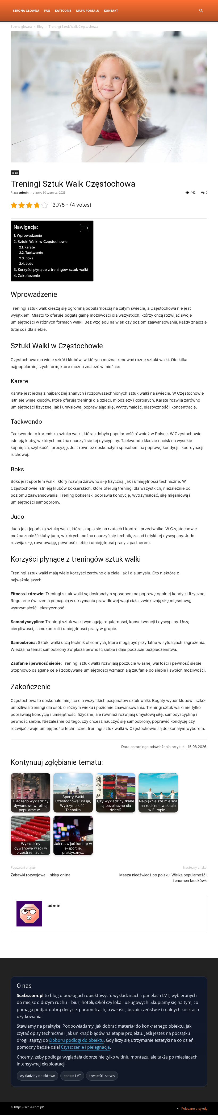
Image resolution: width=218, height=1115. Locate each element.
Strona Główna (26, 11)
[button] (201, 10)
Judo (29, 264)
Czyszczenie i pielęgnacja (85, 1047)
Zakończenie (29, 275)
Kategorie (63, 11)
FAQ (47, 11)
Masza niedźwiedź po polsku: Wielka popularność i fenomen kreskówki (163, 878)
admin (23, 192)
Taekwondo (34, 253)
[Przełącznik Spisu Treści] (82, 227)
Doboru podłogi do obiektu (76, 1040)
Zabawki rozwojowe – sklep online (40, 875)
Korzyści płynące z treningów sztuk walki (53, 269)
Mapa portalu (87, 11)
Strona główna (21, 26)
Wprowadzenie (29, 235)
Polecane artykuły (194, 1108)
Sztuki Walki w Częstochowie (43, 241)
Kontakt (111, 11)
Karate (29, 247)
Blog (40, 26)
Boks (29, 258)
